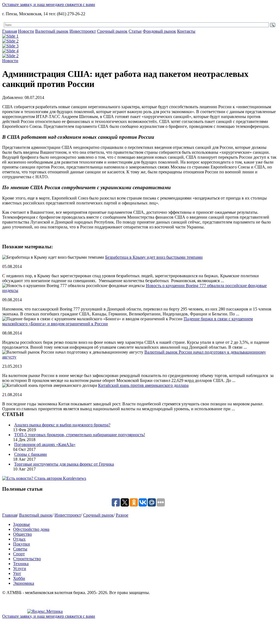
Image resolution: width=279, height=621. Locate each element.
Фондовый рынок (159, 31)
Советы (20, 549)
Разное (122, 515)
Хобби (19, 578)
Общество (22, 534)
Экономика (23, 583)
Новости (26, 31)
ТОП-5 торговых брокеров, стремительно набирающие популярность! (79, 434)
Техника (21, 563)
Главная (9, 31)
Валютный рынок (51, 31)
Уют (17, 573)
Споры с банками (30, 454)
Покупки (21, 544)
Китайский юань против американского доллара (143, 385)
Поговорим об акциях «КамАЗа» (44, 444)
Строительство (27, 558)
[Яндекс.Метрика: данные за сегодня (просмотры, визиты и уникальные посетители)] (45, 611)
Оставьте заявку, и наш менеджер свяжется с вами (48, 4)
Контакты (186, 31)
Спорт (19, 553)
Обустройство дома (31, 529)
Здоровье (21, 524)
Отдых (19, 539)
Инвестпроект (82, 31)
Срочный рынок (112, 31)
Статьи (135, 31)
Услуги (19, 568)
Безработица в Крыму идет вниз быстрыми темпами (154, 257)
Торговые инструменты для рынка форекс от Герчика (64, 464)
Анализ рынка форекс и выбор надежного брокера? (62, 425)
